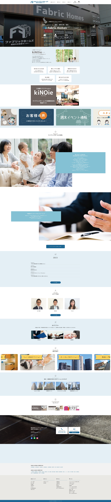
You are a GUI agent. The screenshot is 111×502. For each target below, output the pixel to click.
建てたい (58, 2)
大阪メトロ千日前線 (70, 471)
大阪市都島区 (32, 467)
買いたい (69, 2)
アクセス (32, 486)
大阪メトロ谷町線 (76, 471)
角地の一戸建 (71, 489)
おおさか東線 (49, 471)
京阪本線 (57, 471)
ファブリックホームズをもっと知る (55, 246)
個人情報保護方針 (33, 488)
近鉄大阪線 (53, 471)
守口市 (55, 467)
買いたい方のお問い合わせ (73, 493)
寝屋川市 (58, 467)
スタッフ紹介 (55, 37)
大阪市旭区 (41, 467)
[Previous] (2, 117)
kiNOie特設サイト (45, 37)
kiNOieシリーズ (46, 481)
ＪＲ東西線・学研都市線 (34, 471)
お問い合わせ (74, 432)
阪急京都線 (60, 471)
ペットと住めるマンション (73, 488)
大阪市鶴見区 (49, 467)
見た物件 (75, 2)
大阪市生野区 (37, 467)
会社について (53, 2)
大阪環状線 (39, 471)
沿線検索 (70, 485)
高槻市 (53, 467)
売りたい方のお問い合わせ (60, 488)
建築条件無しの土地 (72, 490)
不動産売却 (58, 481)
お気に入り (78, 2)
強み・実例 (66, 37)
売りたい (64, 2)
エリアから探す (71, 484)
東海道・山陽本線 (44, 471)
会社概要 (32, 484)
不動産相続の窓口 (58, 486)
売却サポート (58, 484)
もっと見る (55, 282)
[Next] (109, 117)
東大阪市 (61, 467)
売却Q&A (57, 485)
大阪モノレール (65, 471)
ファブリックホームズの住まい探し (74, 481)
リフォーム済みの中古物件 (73, 486)
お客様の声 (32, 485)
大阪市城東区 (45, 467)
